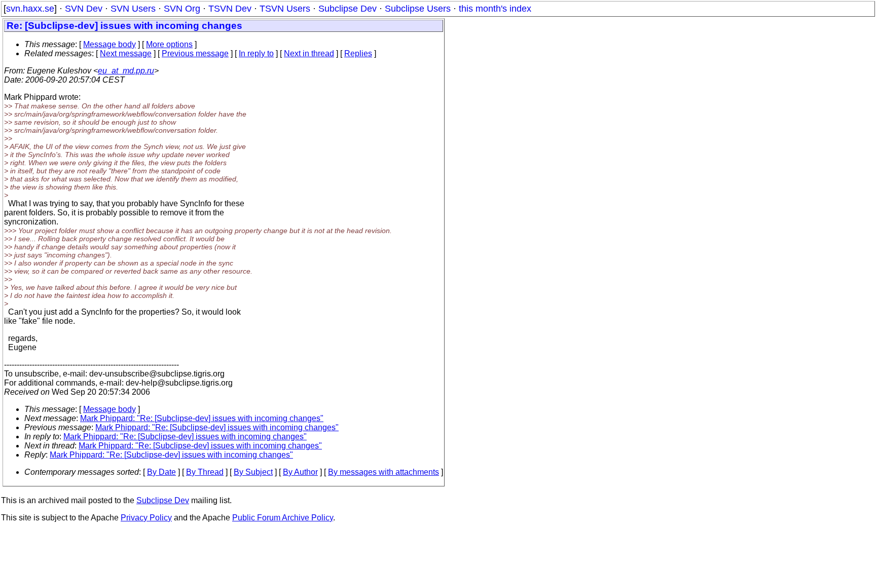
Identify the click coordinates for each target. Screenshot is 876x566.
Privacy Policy (146, 517)
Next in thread (309, 53)
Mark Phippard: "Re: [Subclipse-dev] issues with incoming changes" (201, 418)
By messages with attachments (383, 472)
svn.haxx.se (30, 9)
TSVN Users (285, 9)
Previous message (195, 53)
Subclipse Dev (347, 9)
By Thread (205, 472)
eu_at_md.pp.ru (126, 70)
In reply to (256, 53)
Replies (358, 53)
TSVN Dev (229, 9)
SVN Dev (83, 9)
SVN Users (133, 9)
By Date (161, 472)
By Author (300, 472)
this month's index (495, 9)
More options (169, 44)
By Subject (253, 472)
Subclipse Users (418, 9)
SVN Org (182, 9)
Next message (126, 53)
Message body (109, 44)
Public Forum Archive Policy (282, 517)
